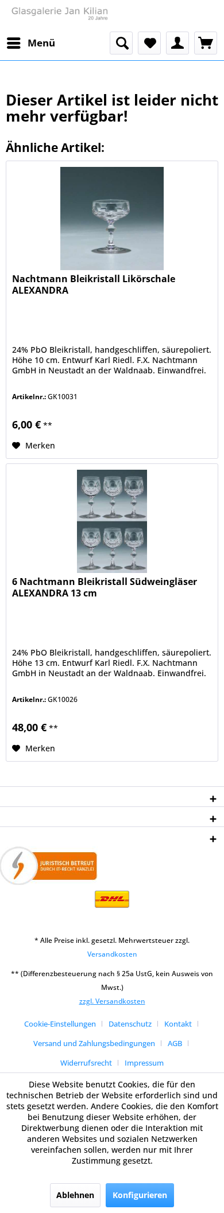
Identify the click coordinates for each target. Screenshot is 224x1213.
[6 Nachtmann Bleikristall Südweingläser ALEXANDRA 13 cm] (112, 521)
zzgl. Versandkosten (112, 1001)
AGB (175, 1043)
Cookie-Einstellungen (60, 1024)
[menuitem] (30, 43)
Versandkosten (112, 954)
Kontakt (178, 1024)
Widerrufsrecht (86, 1063)
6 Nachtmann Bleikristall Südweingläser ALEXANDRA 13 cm (104, 587)
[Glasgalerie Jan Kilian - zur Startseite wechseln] (59, 16)
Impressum (144, 1063)
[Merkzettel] (149, 43)
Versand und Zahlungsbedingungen (94, 1043)
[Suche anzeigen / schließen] (121, 43)
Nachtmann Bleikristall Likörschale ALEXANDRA (93, 285)
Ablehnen (75, 1194)
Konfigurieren (140, 1194)
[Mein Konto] (177, 43)
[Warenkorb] (205, 43)
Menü (41, 42)
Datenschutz (130, 1024)
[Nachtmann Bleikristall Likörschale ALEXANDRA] (112, 218)
